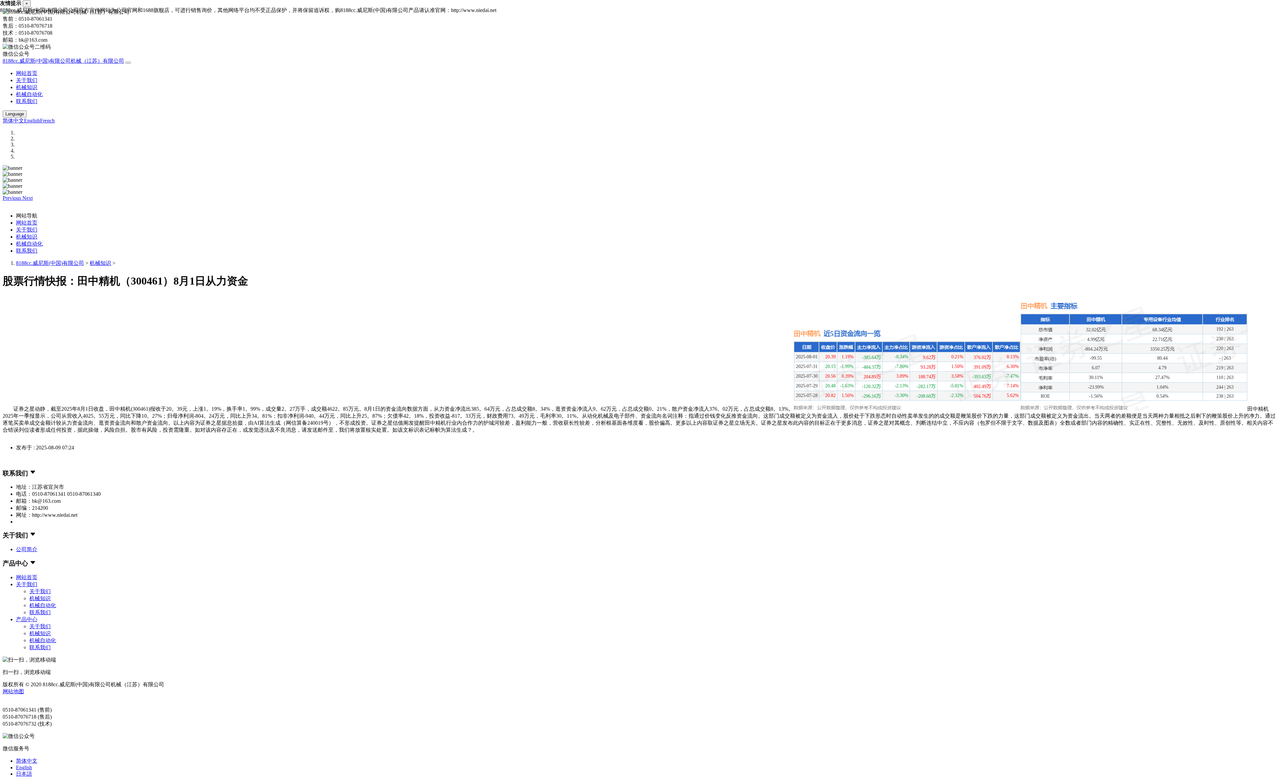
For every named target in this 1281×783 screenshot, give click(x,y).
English (32, 120)
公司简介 (26, 549)
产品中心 (26, 619)
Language (14, 113)
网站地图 (13, 691)
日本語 (24, 774)
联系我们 (26, 101)
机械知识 (26, 87)
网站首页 (26, 73)
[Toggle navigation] (128, 63)
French (47, 120)
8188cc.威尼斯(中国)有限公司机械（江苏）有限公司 (63, 61)
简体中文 (13, 120)
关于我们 (26, 80)
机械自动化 (29, 94)
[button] (12, 198)
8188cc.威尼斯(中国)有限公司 (50, 263)
